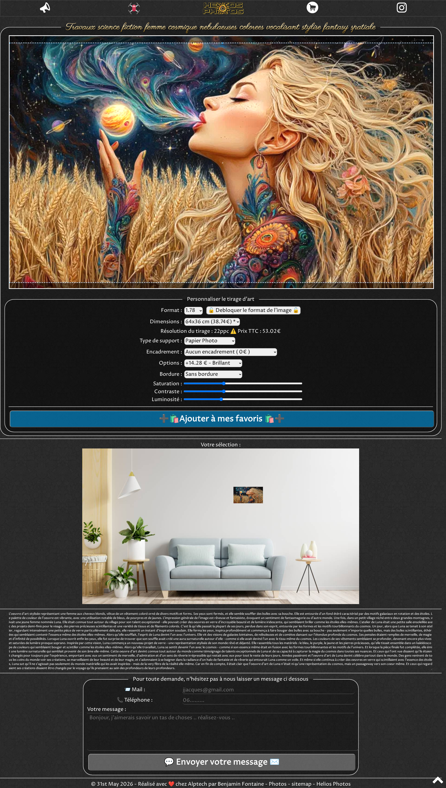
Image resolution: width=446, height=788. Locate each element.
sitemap (302, 784)
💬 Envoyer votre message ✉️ (222, 762)
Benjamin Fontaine (241, 784)
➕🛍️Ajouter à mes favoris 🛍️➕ (222, 419)
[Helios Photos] (223, 8)
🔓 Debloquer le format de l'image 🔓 (253, 310)
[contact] (44, 8)
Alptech (197, 784)
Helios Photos (333, 784)
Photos (278, 784)
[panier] (312, 8)
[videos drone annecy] (134, 8)
